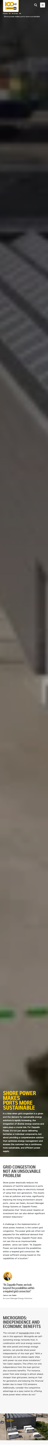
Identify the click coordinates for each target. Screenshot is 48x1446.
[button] (35, 5)
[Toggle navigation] (42, 5)
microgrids (24, 1333)
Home (5, 13)
